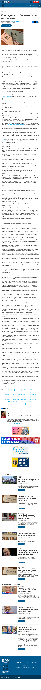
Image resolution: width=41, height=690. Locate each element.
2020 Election (15, 401)
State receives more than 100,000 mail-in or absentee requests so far (27, 498)
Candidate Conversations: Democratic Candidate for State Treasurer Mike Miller (28, 609)
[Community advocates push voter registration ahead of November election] (9, 517)
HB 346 (3, 139)
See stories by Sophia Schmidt (14, 423)
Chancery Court (17, 392)
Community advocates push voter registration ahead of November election (26, 517)
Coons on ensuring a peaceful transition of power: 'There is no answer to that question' (28, 552)
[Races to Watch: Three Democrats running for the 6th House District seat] (9, 630)
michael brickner (24, 399)
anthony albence (33, 399)
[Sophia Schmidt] (3, 414)
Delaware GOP (18, 389)
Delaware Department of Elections (18, 396)
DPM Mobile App (26, 667)
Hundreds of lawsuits (6, 96)
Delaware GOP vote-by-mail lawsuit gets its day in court (26, 534)
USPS (28, 396)
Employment (34, 664)
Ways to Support (34, 662)
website (29, 332)
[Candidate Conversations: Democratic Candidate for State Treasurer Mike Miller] (9, 610)
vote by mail (24, 392)
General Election (8, 394)
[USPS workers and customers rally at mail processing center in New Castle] (9, 480)
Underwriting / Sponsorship (25, 662)
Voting (14, 394)
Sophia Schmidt (15, 21)
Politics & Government (6, 11)
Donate (36, 1)
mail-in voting (7, 401)
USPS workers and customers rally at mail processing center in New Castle (28, 480)
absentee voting (16, 399)
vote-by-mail (34, 396)
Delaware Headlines (21, 494)
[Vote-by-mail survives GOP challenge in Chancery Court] (9, 571)
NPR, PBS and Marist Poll (13, 90)
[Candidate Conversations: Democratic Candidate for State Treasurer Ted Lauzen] (9, 590)
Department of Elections (33, 392)
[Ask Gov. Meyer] (20, 462)
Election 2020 (7, 396)
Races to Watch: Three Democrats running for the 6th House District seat (27, 629)
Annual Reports (17, 667)
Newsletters (25, 665)
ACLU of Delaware (33, 394)
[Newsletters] (20, 450)
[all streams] (39, 5)
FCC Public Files (17, 664)
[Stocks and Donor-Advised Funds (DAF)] (20, 431)
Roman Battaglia (20, 537)
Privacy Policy (6, 672)
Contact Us (33, 667)
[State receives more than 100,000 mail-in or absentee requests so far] (9, 499)
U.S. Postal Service (8, 392)
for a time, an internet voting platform (16, 124)
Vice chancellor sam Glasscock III (26, 401)
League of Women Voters (22, 394)
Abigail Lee (19, 633)
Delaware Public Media (21, 593)
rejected (18, 168)
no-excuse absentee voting (28, 389)
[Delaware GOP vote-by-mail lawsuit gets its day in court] (9, 536)
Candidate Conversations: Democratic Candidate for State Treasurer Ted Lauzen (28, 590)
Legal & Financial (18, 662)
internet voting (7, 399)
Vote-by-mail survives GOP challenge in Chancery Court (27, 570)
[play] (3, 5)
